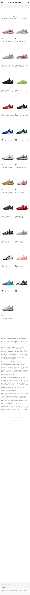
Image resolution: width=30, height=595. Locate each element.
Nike (13, 10)
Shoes (10, 10)
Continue (4, 592)
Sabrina (17, 10)
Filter (15, 6)
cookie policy (23, 590)
